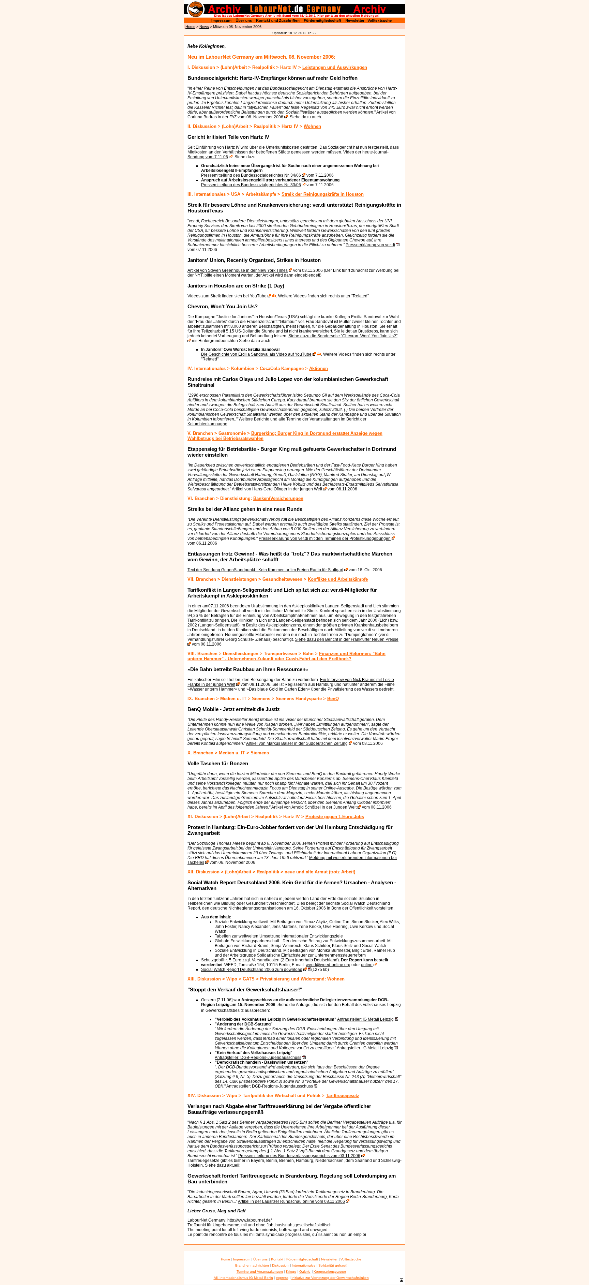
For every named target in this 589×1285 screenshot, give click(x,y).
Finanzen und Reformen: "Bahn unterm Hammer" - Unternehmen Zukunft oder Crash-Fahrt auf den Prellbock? (286, 656)
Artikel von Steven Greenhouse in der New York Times (237, 270)
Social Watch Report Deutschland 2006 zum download (251, 969)
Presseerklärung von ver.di (370, 244)
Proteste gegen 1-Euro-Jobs (334, 816)
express (282, 1278)
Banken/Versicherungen (278, 498)
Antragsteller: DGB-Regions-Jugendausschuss (258, 1057)
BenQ (333, 698)
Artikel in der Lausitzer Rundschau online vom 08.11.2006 (291, 1201)
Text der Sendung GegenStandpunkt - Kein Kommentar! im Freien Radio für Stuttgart (265, 569)
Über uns (260, 1259)
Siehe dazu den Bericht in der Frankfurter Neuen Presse (346, 639)
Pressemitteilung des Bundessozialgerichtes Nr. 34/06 (251, 175)
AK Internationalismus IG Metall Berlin (243, 1278)
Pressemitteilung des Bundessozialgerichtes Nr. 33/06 (251, 184)
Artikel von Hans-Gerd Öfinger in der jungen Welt (277, 489)
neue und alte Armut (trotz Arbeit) (320, 871)
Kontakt (277, 1259)
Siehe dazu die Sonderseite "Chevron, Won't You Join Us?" (342, 336)
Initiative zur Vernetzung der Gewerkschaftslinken (330, 1278)
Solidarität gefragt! (332, 1265)
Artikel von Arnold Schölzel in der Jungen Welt (314, 807)
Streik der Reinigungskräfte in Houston (323, 194)
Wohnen (312, 126)
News (204, 27)
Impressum (241, 1259)
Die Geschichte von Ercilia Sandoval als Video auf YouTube (256, 354)
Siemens (260, 752)
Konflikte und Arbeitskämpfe (338, 579)
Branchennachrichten (252, 1265)
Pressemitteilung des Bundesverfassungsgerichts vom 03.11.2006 (299, 1155)
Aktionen (318, 368)
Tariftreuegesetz (342, 1095)
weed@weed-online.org (328, 964)
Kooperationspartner (330, 1271)
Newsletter (329, 1259)
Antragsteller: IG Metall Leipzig (365, 1019)
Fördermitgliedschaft (302, 1259)
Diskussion (280, 1265)
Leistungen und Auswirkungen (334, 67)
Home (190, 27)
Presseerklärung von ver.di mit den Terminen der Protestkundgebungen (325, 538)
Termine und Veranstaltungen (260, 1271)
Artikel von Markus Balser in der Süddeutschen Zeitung (297, 743)
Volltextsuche (351, 1259)
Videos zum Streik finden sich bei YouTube (227, 296)
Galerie (305, 1271)
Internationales (303, 1265)
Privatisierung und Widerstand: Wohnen (302, 978)
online (367, 964)
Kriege (291, 1271)
